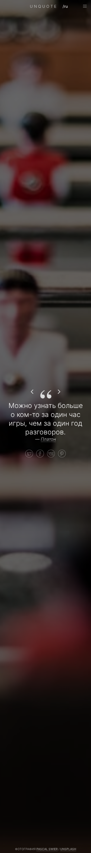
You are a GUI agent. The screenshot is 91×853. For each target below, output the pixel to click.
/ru (65, 6)
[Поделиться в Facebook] (40, 453)
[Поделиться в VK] (51, 453)
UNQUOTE (44, 6)
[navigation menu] (84, 6)
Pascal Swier (47, 849)
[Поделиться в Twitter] (29, 453)
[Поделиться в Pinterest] (62, 453)
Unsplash (68, 849)
